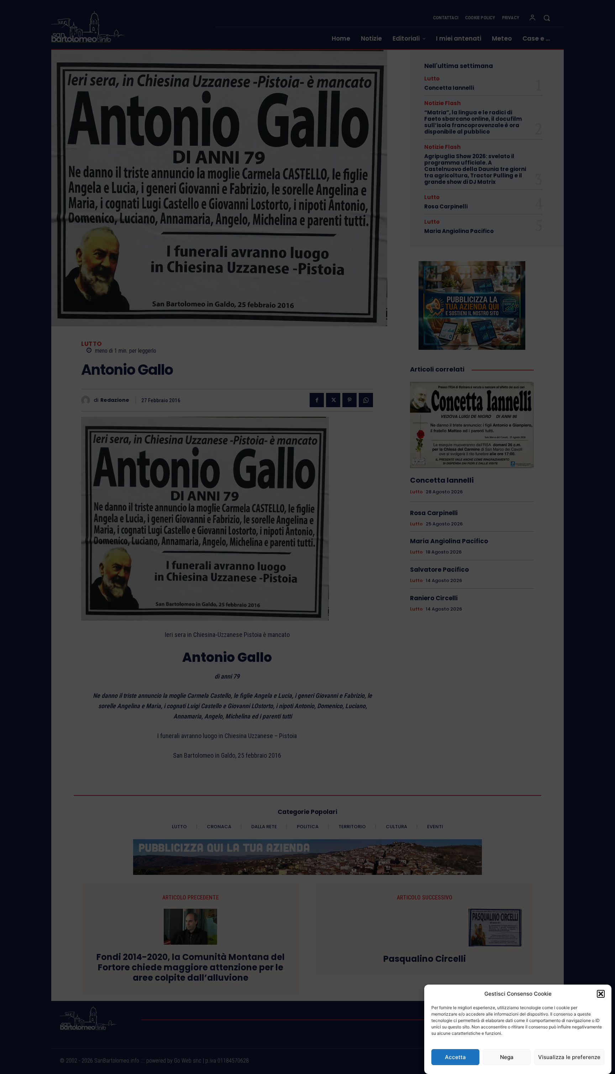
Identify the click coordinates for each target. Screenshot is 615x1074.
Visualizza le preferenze (569, 1057)
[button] (600, 993)
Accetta (455, 1057)
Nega (507, 1057)
